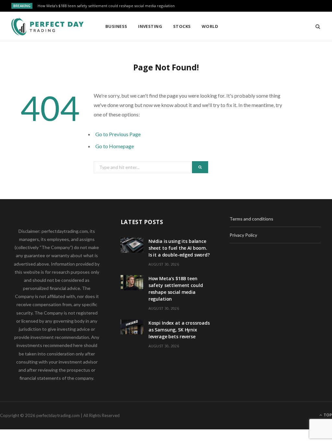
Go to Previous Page (118, 134)
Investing (150, 26)
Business (116, 26)
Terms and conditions (251, 219)
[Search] (316, 26)
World (210, 26)
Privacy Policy (243, 235)
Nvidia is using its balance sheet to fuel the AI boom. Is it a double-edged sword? (179, 248)
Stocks (182, 26)
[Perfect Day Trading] (47, 27)
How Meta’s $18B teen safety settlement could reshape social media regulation (106, 6)
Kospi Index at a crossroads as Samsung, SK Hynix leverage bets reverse (179, 330)
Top (327, 415)
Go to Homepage (114, 146)
